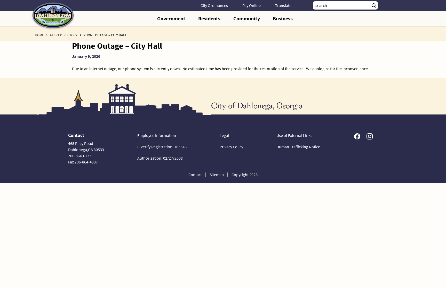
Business (283, 18)
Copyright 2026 (245, 174)
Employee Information (156, 135)
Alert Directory (63, 35)
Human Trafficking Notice (298, 146)
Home (39, 35)
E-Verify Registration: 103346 (162, 146)
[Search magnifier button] (374, 5)
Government (171, 18)
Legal (224, 135)
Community (246, 18)
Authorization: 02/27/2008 (160, 158)
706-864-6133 (79, 155)
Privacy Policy (231, 146)
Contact (195, 174)
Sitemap (217, 174)
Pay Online (251, 5)
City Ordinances (214, 5)
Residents (209, 18)
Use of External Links (294, 135)
